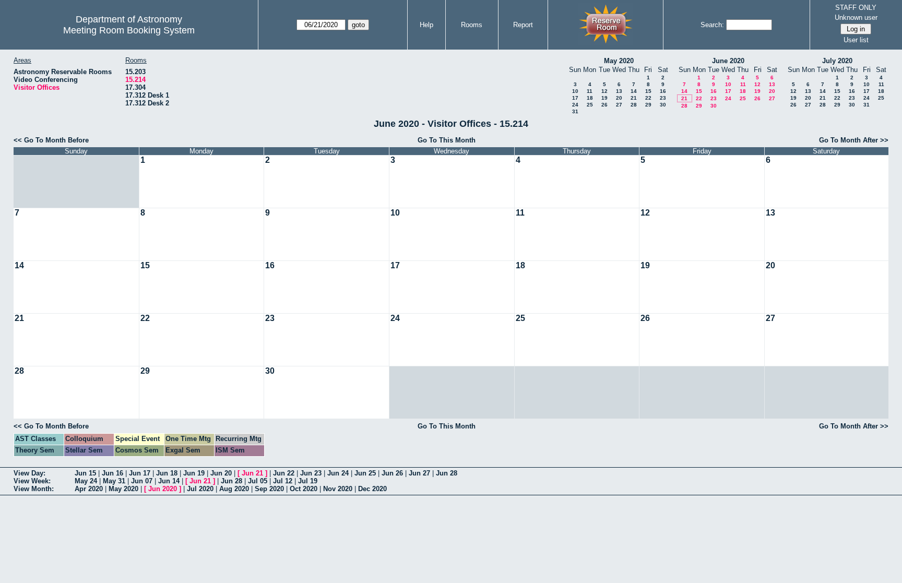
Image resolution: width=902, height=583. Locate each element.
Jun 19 (194, 473)
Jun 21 (252, 473)
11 (589, 91)
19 (604, 98)
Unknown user (856, 17)
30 (663, 105)
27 (619, 105)
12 (604, 91)
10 (575, 91)
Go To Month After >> (853, 140)
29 (648, 105)
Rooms (471, 25)
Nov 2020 (337, 489)
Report (523, 25)
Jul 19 (307, 481)
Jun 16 (112, 473)
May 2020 (619, 61)
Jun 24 (338, 473)
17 (575, 98)
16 (663, 91)
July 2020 (837, 61)
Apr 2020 (89, 489)
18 (590, 98)
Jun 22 (283, 473)
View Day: (29, 473)
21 (634, 98)
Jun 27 (419, 473)
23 (663, 98)
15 (648, 91)
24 (575, 105)
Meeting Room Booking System (129, 30)
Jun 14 (169, 481)
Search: (712, 25)
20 (619, 98)
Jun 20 (221, 473)
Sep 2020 (269, 489)
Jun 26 (392, 473)
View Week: (32, 481)
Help (426, 25)
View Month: (34, 489)
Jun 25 (365, 473)
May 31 (114, 481)
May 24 (86, 481)
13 (619, 91)
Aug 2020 (234, 489)
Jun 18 (166, 473)
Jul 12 (282, 481)
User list (856, 40)
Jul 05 (257, 481)
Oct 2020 (303, 489)
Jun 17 (139, 473)
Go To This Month (447, 140)
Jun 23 (311, 473)
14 (634, 91)
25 (590, 105)
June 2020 (728, 61)
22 (648, 98)
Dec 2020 (372, 489)
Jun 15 (85, 473)
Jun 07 (141, 481)
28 (634, 105)
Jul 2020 (200, 489)
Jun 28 (446, 473)
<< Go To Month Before (51, 140)
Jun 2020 (162, 489)
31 (575, 111)
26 (604, 105)
